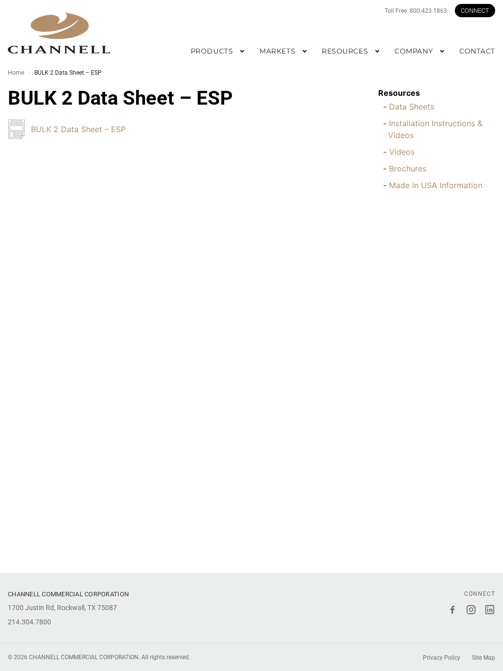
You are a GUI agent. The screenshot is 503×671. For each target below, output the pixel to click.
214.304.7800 (29, 622)
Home (16, 72)
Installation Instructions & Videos (435, 129)
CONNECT (475, 10)
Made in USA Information (435, 185)
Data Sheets (411, 107)
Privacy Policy (441, 657)
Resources (399, 93)
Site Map (483, 657)
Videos (402, 152)
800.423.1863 (428, 10)
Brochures (407, 168)
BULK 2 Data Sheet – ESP (78, 129)
